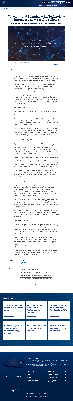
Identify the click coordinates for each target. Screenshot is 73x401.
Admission (28, 377)
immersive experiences (43, 281)
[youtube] (16, 371)
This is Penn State (31, 371)
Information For (55, 5)
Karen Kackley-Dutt (25, 275)
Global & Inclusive (53, 377)
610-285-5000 (50, 387)
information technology (26, 284)
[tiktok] (19, 371)
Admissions (48, 5)
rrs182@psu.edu (23, 262)
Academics (41, 5)
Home (4, 8)
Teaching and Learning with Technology (42, 278)
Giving (62, 2)
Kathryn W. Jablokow (37, 275)
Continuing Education (54, 374)
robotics (36, 284)
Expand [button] (56, 64)
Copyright (44, 393)
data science (24, 281)
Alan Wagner (37, 272)
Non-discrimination (33, 393)
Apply (58, 2)
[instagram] (10, 371)
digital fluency (32, 281)
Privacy (27, 393)
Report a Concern (46, 2)
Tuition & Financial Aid (32, 380)
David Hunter (46, 272)
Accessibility (40, 393)
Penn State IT (47, 275)
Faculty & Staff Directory (52, 381)
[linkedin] (13, 371)
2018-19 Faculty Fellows (26, 272)
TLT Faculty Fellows (25, 278)
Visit (53, 2)
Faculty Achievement (33, 269)
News (7, 8)
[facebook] (8, 371)
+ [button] (43, 371)
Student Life (51, 371)
